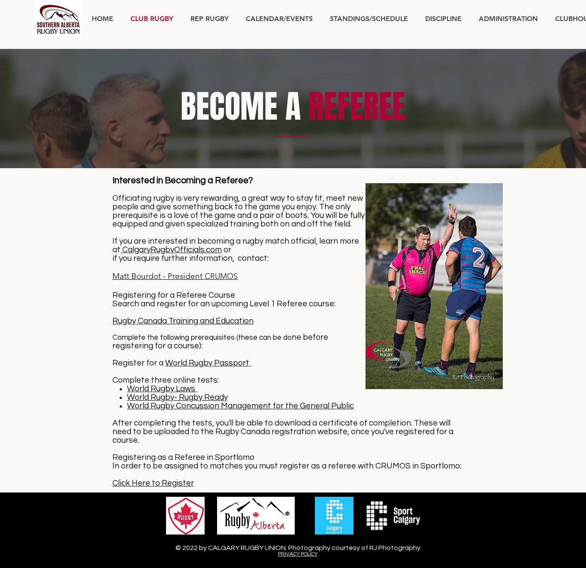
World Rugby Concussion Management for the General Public (240, 406)
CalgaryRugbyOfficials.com (171, 249)
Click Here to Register (153, 483)
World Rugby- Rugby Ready (177, 397)
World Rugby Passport (208, 363)
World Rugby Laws (162, 388)
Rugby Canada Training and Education (183, 321)
